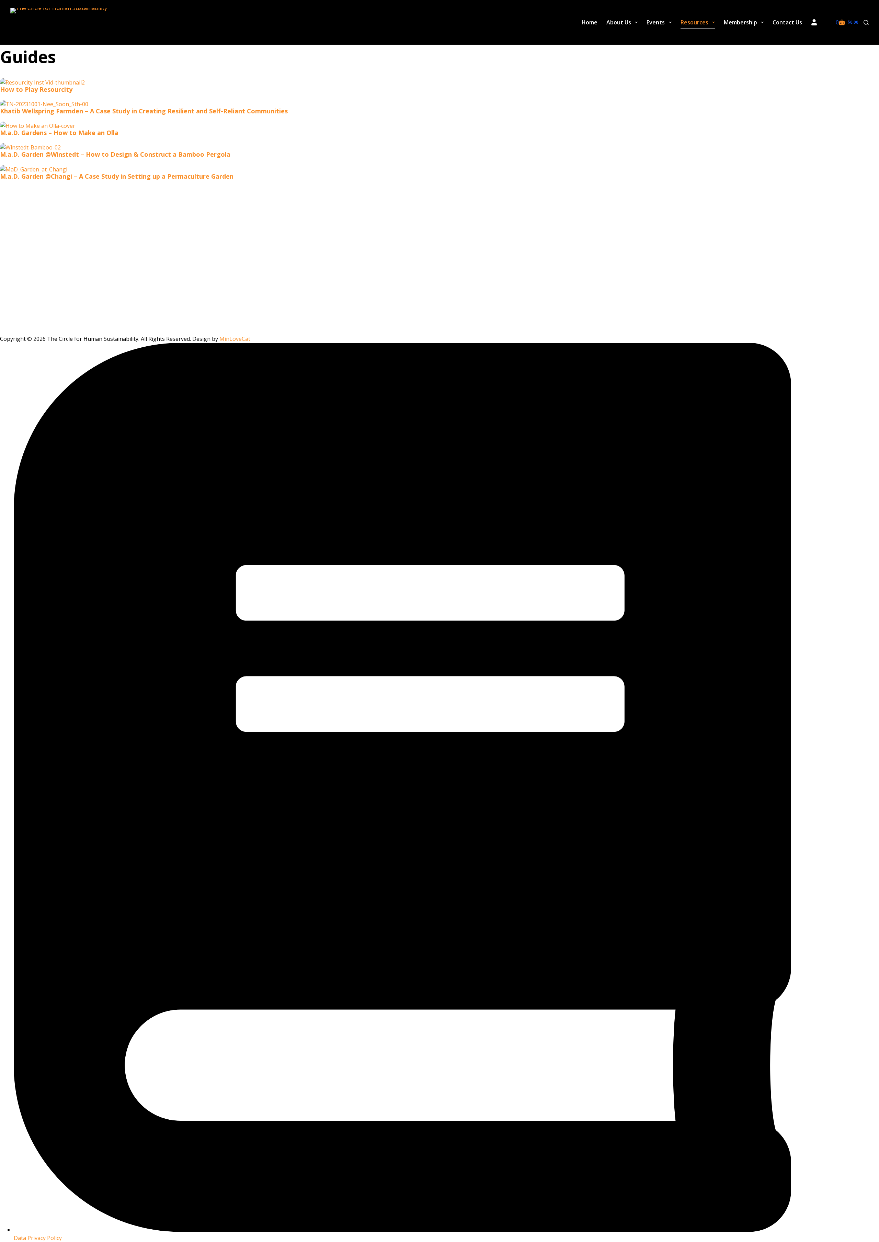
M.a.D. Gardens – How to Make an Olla (59, 132)
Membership (740, 22)
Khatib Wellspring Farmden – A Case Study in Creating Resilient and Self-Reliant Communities (144, 111)
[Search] (866, 22)
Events (656, 22)
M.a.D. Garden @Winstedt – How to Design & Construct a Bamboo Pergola (115, 154)
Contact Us (787, 22)
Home (589, 22)
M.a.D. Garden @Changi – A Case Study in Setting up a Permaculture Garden (116, 176)
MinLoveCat (234, 339)
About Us (618, 22)
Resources (694, 22)
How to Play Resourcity (36, 89)
